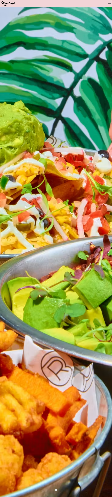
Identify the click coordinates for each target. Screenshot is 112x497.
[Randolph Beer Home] (9, 3)
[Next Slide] (108, 255)
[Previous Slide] (4, 255)
